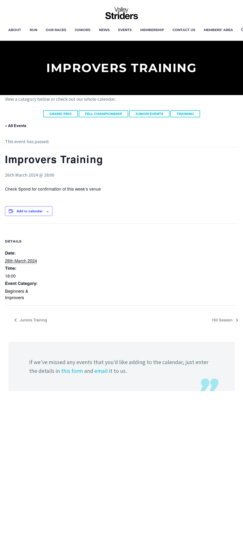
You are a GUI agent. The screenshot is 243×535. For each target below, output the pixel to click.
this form (72, 371)
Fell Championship (103, 114)
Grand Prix (60, 114)
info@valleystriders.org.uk (36, 500)
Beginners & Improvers (16, 294)
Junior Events (149, 114)
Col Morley (128, 477)
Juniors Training (33, 320)
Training (185, 114)
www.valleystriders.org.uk (35, 515)
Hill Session (223, 320)
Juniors (82, 30)
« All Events (15, 125)
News (104, 30)
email (101, 371)
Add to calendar (29, 211)
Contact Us (184, 30)
